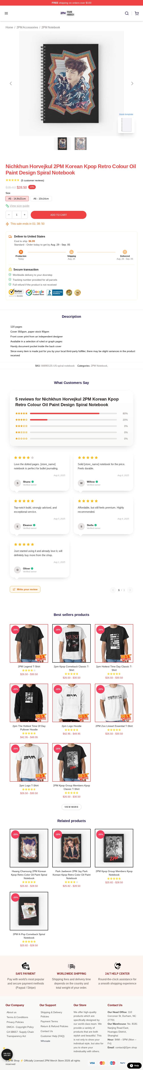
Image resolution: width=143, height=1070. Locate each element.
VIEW (29, 659)
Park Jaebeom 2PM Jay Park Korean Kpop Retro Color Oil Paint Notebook (72, 875)
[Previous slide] (11, 83)
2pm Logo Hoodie (71, 726)
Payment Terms (49, 1021)
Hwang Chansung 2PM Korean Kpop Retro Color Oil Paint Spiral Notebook (29, 875)
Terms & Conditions (17, 1017)
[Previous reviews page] (113, 590)
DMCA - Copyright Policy (20, 1027)
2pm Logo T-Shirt (29, 785)
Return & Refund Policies (54, 1026)
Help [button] (136, 1065)
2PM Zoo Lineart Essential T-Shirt (114, 726)
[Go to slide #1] (62, 143)
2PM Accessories (27, 27)
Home (9, 27)
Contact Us (47, 1031)
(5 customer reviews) (32, 180)
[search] (127, 13)
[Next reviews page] (130, 590)
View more (71, 807)
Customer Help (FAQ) (53, 1036)
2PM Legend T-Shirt (29, 666)
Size (8, 193)
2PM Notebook (51, 27)
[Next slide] (132, 83)
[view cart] (137, 13)
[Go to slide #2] (80, 143)
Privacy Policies (15, 1022)
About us (11, 1012)
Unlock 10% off (7, 1054)
